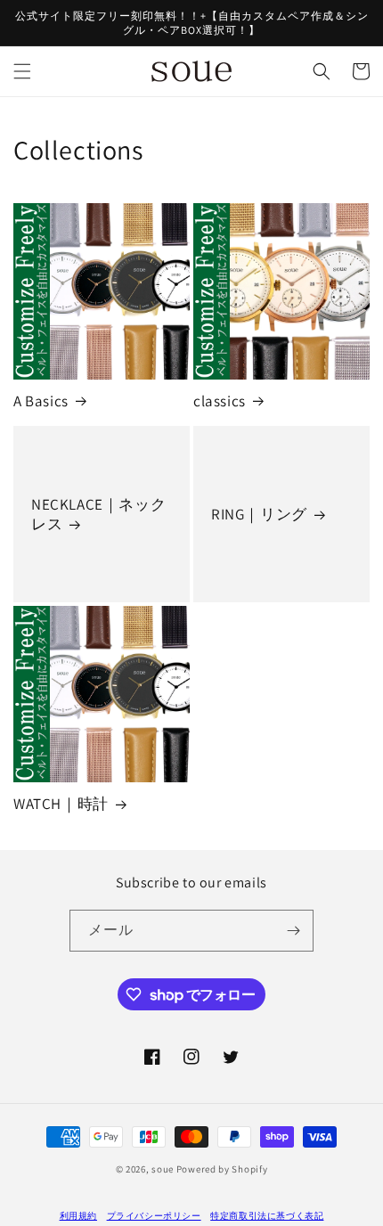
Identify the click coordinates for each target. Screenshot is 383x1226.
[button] (22, 71)
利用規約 (78, 1216)
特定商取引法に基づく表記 (266, 1216)
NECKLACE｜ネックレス (98, 514)
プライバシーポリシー (154, 1216)
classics (219, 401)
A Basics (41, 401)
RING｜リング (259, 514)
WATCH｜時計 (61, 803)
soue (162, 1169)
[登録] (293, 931)
